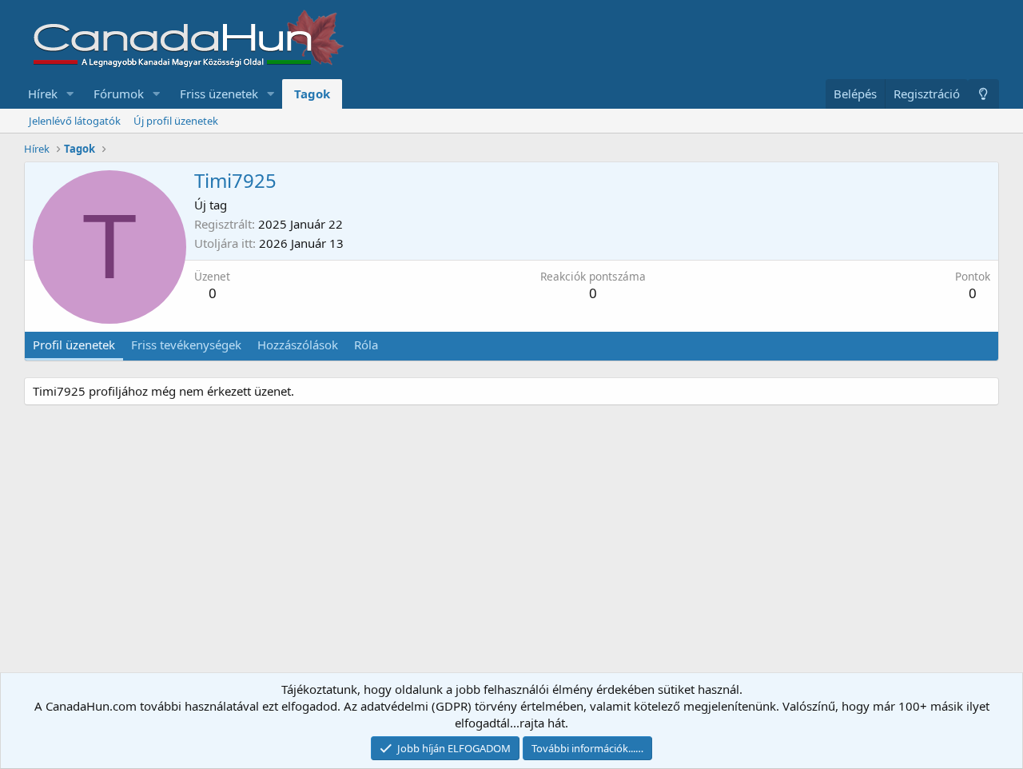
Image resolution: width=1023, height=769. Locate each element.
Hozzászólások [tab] (297, 345)
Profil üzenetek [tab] (74, 345)
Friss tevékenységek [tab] (186, 345)
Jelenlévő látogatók (75, 121)
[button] (70, 94)
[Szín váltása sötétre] (983, 94)
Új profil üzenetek (175, 121)
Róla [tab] (366, 345)
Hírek (43, 94)
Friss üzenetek (219, 94)
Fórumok (119, 94)
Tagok (312, 94)
